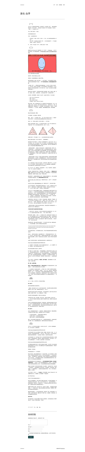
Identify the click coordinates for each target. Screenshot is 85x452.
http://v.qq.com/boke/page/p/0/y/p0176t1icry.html (37, 342)
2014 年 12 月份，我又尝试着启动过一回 (35, 183)
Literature (22, 4)
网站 (29, 431)
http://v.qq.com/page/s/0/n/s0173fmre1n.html (36, 329)
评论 (29, 424)
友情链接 (60, 4)
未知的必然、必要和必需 (50, 164)
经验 (37, 407)
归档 (64, 4)
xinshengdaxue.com (32, 33)
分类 (57, 4)
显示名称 (30, 426)
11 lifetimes (50, 50)
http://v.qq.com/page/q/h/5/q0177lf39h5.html (36, 242)
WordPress (63, 448)
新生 (39, 407)
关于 (54, 4)
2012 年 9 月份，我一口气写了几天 (34, 179)
